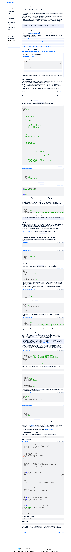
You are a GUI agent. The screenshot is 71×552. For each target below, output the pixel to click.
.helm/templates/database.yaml (27, 250)
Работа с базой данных (11, 27)
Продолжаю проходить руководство (29, 51)
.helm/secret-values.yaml (26, 350)
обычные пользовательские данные (29, 231)
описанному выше (31, 425)
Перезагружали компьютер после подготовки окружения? (35, 41)
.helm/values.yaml (25, 242)
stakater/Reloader (26, 218)
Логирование (10, 24)
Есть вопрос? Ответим (14, 44)
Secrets (23, 92)
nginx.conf (36, 97)
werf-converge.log (25, 441)
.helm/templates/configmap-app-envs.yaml (28, 289)
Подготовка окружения (11, 11)
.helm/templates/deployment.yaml (27, 168)
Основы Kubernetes (11, 16)
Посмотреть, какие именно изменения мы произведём (35, 70)
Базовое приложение (11, 22)
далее (60, 532)
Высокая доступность (11, 36)
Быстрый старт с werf (11, 40)
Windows (32, 56)
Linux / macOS (26, 56)
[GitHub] (60, 2)
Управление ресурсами (11, 38)
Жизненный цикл (10, 34)
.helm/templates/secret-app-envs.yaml (28, 392)
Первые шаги (10, 8)
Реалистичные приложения (21, 6)
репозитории (56, 421)
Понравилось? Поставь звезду (14, 46)
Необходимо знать (11, 18)
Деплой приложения (11, 13)
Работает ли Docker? (27, 38)
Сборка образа (10, 9)
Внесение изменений (11, 15)
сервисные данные (26, 234)
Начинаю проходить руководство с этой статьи (46, 51)
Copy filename (58, 168)
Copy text (62, 168)
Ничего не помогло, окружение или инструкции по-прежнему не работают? (38, 46)
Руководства (9, 6)
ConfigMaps (60, 91)
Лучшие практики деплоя (12, 33)
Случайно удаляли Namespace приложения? (32, 43)
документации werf (45, 342)
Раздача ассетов (10, 25)
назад (25, 532)
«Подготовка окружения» (35, 33)
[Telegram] (55, 2)
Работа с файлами (11, 29)
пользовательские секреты (27, 233)
